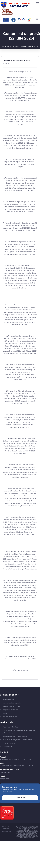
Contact (5, 713)
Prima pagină (6, 46)
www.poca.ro (27, 829)
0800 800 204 (5, 772)
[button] (37, 4)
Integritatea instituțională (11, 710)
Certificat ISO (7, 746)
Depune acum (20, 797)
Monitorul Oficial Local (10, 717)
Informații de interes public (12, 703)
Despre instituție (8, 699)
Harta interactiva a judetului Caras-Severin (17, 740)
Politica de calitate (9, 743)
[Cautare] (37, 19)
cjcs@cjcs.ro (4, 779)
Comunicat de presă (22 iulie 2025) (25, 46)
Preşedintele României (10, 727)
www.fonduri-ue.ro (32, 832)
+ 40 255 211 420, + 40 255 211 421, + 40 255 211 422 (18, 766)
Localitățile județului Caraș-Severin (15, 736)
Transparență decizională (11, 706)
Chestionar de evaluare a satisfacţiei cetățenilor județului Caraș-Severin (19, 732)
